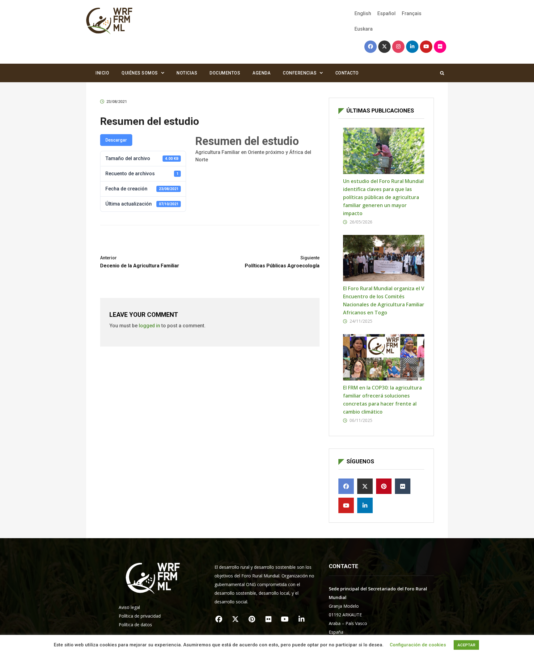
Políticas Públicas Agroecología (282, 262)
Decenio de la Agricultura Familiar (139, 262)
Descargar (116, 140)
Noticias (186, 72)
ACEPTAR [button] (466, 645)
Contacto (347, 72)
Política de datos (135, 624)
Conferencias (299, 72)
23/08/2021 (116, 101)
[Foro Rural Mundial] (109, 21)
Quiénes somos (139, 72)
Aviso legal (129, 607)
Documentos (225, 72)
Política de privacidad (140, 616)
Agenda (261, 72)
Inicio (102, 72)
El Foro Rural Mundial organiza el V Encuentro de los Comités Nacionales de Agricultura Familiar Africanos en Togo (383, 300)
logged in (149, 326)
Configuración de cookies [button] (418, 645)
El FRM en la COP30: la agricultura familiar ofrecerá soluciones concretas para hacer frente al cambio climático (382, 399)
